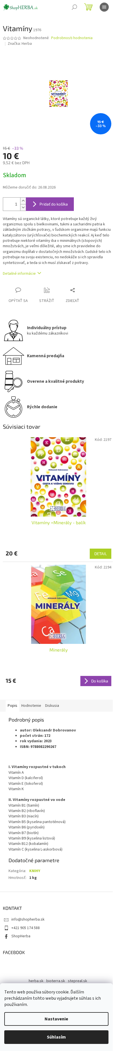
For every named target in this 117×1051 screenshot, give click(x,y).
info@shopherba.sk (28, 919)
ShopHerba (20, 936)
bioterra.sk (55, 981)
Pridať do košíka (53, 204)
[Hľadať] (74, 7)
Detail (100, 553)
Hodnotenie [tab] (31, 706)
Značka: (20, 43)
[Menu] (104, 7)
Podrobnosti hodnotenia (72, 38)
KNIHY (34, 871)
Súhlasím (56, 1037)
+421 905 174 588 (25, 928)
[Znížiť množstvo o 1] (23, 207)
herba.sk (36, 981)
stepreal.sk (77, 981)
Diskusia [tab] (52, 706)
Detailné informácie (19, 273)
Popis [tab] (12, 706)
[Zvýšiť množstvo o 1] (23, 201)
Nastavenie (56, 1019)
